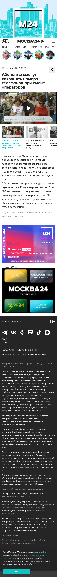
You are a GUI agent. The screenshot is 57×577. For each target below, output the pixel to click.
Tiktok (39, 332)
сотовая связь (16, 213)
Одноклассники (22, 332)
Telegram (5, 332)
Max (47, 332)
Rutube (30, 332)
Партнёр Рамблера (11, 535)
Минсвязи (6, 216)
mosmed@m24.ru (26, 467)
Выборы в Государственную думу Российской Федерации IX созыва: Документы (23, 542)
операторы (18, 216)
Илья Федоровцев (34, 213)
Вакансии (8, 350)
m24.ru (10, 371)
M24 (18, 321)
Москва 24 (28, 41)
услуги (5, 213)
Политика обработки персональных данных (22, 489)
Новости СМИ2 (9, 267)
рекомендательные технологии (17, 496)
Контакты (8, 354)
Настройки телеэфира (12, 363)
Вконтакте (13, 332)
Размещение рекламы (32, 354)
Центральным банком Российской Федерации (23, 507)
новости (48, 213)
